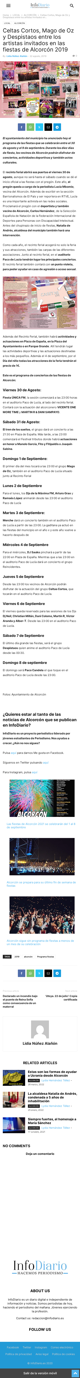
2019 (17, 956)
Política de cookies (63, 1354)
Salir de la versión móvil (40, 1373)
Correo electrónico (62, 1347)
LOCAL (16, 15)
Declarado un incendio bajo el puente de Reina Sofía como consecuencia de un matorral (20, 1001)
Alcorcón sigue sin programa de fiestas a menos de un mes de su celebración (40, 942)
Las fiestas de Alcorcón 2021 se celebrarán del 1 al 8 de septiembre (41, 825)
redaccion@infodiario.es (48, 1318)
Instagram (41, 1347)
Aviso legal (42, 1354)
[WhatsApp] (30, 127)
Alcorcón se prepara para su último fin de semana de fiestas (41, 884)
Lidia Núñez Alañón (17, 56)
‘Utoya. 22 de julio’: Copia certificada (61, 997)
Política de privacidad (18, 1354)
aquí (13, 753)
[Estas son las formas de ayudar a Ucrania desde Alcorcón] (14, 1078)
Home (6, 15)
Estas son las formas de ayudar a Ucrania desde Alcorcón (52, 1073)
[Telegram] (57, 127)
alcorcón (28, 956)
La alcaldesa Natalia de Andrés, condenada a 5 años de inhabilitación (52, 1097)
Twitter (27, 1347)
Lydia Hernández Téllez (55, 1080)
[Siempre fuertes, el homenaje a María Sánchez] (14, 1125)
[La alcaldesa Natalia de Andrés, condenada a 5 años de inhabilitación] (14, 1100)
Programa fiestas (45, 956)
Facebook (13, 1347)
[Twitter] (39, 127)
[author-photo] (40, 1038)
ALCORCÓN (30, 15)
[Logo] (40, 1279)
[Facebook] (21, 127)
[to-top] (75, 1372)
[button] (8, 5)
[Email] (48, 127)
